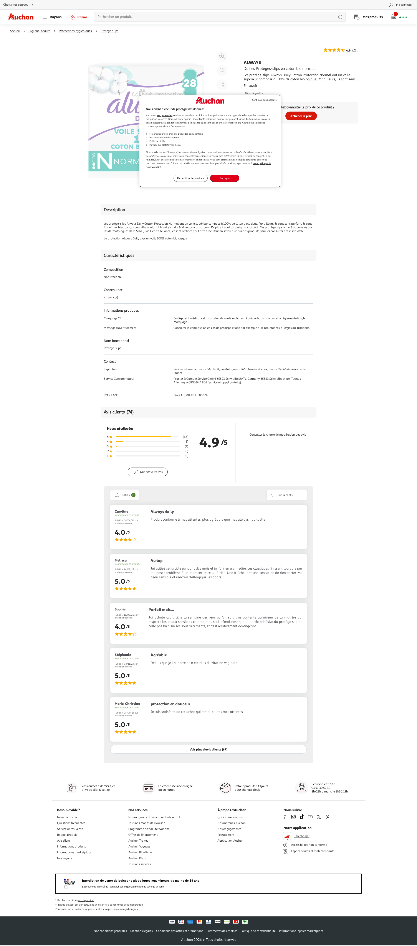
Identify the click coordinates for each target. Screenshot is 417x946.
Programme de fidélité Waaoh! (148, 829)
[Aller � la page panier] (398, 16)
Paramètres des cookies (190, 178)
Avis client (63, 840)
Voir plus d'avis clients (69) (208, 749)
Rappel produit (67, 835)
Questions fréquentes (71, 823)
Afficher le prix (301, 116)
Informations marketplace (74, 852)
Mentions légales (141, 931)
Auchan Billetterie (140, 852)
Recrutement (225, 835)
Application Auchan (230, 840)
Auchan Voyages (139, 846)
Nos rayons (64, 858)
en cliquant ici (86, 900)
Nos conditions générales (110, 931)
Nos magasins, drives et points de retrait (154, 817)
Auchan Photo (137, 858)
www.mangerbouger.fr (125, 909)
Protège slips (110, 31)
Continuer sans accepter (264, 100)
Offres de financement (143, 835)
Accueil (15, 31)
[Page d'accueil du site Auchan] (22, 16)
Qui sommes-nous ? (230, 817)
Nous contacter (67, 817)
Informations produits (71, 846)
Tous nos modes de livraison (146, 823)
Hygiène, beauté (39, 31)
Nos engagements (229, 829)
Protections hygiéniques (75, 31)
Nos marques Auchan (231, 823)
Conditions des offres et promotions (179, 931)
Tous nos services (139, 864)
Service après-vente (70, 829)
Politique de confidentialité (258, 931)
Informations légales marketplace (301, 931)
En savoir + (252, 86)
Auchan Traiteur (139, 840)
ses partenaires (164, 115)
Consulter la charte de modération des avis (278, 434)
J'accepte (225, 178)
